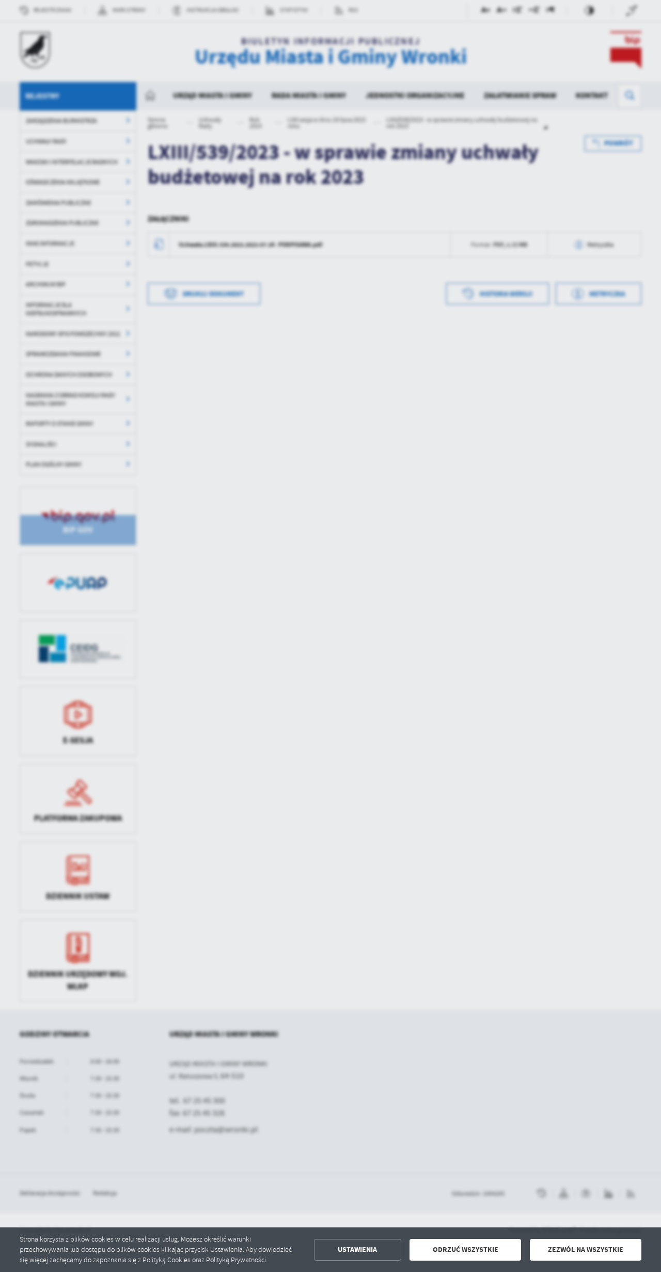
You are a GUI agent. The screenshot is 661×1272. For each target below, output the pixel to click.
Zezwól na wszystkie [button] (585, 1249)
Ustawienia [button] (357, 1249)
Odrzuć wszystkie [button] (465, 1249)
